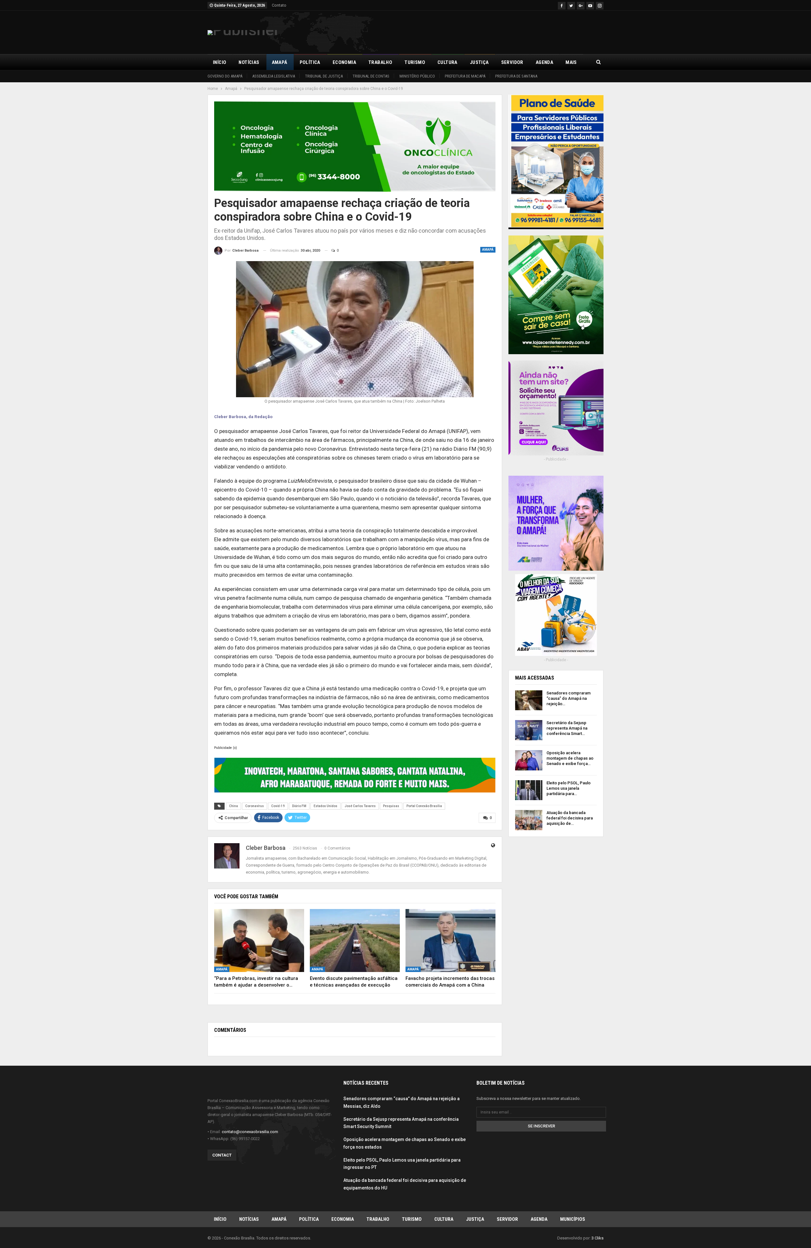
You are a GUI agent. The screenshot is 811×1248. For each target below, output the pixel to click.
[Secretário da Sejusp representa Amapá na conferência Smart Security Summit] (528, 730)
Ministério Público (417, 76)
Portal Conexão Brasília (424, 806)
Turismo (415, 62)
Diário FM (299, 806)
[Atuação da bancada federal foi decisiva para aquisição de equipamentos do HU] (528, 820)
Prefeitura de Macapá (465, 76)
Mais (571, 62)
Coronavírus (254, 806)
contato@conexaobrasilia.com (250, 1131)
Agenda (544, 62)
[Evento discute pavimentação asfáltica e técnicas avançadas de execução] (355, 940)
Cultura (447, 62)
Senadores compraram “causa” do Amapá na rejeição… (568, 698)
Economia (344, 62)
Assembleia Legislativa (273, 76)
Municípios (572, 1219)
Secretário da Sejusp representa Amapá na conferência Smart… (566, 728)
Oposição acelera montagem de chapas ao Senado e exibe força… (569, 758)
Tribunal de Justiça (324, 76)
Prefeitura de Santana (516, 76)
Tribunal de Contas (371, 76)
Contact (222, 1155)
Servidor (512, 62)
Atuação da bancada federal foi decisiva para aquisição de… (569, 818)
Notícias (249, 62)
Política (310, 62)
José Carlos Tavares (360, 806)
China (233, 806)
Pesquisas (391, 806)
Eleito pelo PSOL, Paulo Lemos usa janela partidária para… (568, 788)
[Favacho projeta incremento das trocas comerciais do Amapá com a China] (450, 940)
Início (219, 62)
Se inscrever (541, 1126)
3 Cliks (597, 1238)
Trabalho (380, 62)
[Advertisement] (488, 31)
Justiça (479, 62)
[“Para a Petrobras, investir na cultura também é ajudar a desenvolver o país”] (259, 940)
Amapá (279, 62)
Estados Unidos (325, 806)
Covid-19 (278, 806)
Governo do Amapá (225, 76)
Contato (279, 5)
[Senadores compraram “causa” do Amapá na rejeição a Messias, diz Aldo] (528, 700)
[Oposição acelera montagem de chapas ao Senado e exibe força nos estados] (528, 760)
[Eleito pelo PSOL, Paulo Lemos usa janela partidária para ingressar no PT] (528, 790)
